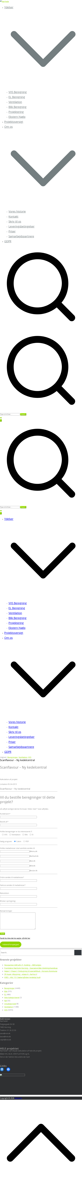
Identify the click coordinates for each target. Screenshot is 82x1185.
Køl (5, 1000)
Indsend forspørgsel (10, 944)
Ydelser (8, 519)
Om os (8, 638)
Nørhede (18, 1098)
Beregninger (12, 757)
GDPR (7, 241)
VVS (29, 757)
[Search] (77, 952)
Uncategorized (10, 1004)
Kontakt (13, 216)
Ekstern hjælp (17, 117)
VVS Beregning (18, 92)
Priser (12, 231)
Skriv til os (15, 221)
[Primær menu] (1, 420)
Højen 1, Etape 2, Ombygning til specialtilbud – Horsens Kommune (30, 971)
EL (5, 994)
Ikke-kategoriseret (11, 997)
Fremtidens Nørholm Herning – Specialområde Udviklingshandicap (31, 968)
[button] (43, 87)
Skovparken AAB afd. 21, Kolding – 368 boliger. (22, 965)
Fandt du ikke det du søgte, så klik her (15, 938)
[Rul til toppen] (41, 1183)
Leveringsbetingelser (21, 226)
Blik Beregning (17, 107)
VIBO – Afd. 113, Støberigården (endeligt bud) (22, 977)
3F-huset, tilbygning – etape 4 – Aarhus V (20, 974)
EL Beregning (17, 97)
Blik (5, 991)
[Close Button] (1, 513)
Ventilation (15, 102)
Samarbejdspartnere (21, 236)
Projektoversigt (13, 122)
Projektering (16, 112)
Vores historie (17, 211)
